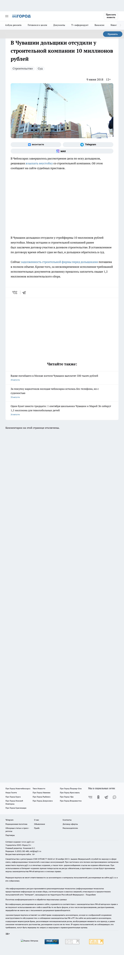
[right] (120, 25)
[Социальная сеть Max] (62, 151)
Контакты (67, 820)
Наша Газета (11, 792)
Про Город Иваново (41, 792)
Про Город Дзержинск (43, 801)
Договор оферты (70, 824)
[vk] (15, 292)
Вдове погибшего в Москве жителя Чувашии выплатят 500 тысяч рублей (54, 377)
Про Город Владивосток (71, 801)
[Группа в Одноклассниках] (98, 797)
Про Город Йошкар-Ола (71, 788)
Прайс (37, 828)
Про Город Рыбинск (41, 797)
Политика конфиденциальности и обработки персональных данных (36, 899)
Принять (113, 34)
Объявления (39, 824)
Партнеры (10, 835)
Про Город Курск (13, 797)
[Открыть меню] (7, 16)
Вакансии (99, 25)
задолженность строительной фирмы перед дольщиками (59, 262)
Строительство (23, 68)
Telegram (9, 820)
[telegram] (25, 292)
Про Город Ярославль (70, 792)
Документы (59, 25)
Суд (40, 68)
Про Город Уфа (66, 797)
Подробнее (91, 894)
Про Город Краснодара (15, 808)
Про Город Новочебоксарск (17, 788)
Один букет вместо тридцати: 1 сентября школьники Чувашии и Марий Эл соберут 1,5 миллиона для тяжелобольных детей (61, 410)
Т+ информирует (79, 25)
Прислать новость (111, 16)
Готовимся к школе (37, 25)
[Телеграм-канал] (88, 144)
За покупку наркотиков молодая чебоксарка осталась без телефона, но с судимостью (55, 392)
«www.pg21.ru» (27, 842)
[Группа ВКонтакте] (36, 144)
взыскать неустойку (39, 163)
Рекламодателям (70, 828)
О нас (36, 820)
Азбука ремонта (13, 25)
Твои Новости (39, 788)
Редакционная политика (16, 824)
